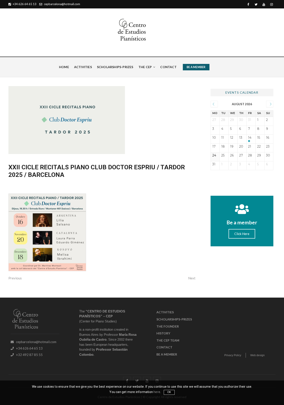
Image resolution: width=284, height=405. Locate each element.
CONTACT (168, 67)
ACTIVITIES (83, 67)
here (157, 392)
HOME (64, 67)
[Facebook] (248, 4)
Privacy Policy (232, 355)
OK (169, 392)
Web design (257, 355)
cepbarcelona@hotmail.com (61, 4)
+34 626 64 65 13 (24, 4)
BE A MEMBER (196, 67)
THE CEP (145, 67)
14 (249, 138)
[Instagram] (272, 4)
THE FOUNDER (167, 326)
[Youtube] (264, 4)
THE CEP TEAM (167, 340)
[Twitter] (256, 4)
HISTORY (163, 333)
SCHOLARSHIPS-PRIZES (115, 67)
